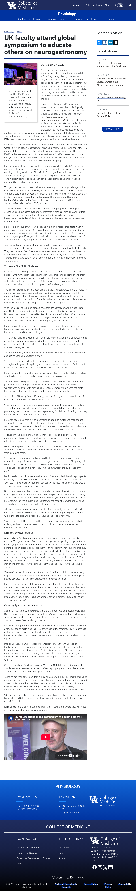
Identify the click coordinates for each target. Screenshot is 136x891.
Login (19, 863)
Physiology (9, 31)
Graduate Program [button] (57, 19)
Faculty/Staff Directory (27, 847)
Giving (99, 5)
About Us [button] (21, 19)
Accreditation (91, 884)
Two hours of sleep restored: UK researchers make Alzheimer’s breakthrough (111, 81)
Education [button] (79, 19)
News (19, 31)
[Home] (22, 5)
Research (63, 853)
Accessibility (124, 884)
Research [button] (95, 19)
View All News (112, 129)
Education (64, 847)
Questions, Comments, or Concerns (34, 858)
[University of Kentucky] (68, 877)
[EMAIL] (99, 42)
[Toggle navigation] (3, 5)
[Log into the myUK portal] (119, 5)
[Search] (130, 5)
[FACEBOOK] (104, 42)
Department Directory (27, 853)
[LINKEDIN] (110, 42)
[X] (115, 42)
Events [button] (111, 19)
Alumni (108, 5)
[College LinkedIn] (110, 868)
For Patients (87, 5)
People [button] (36, 19)
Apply (76, 5)
